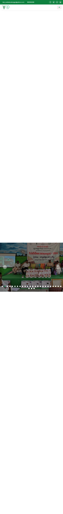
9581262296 (30, 2)
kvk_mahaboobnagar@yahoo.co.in (13, 2)
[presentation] (5, 267)
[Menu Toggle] (59, 7)
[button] (2, 286)
